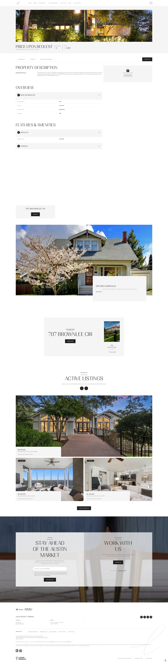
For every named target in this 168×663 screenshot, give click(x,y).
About (35, 3)
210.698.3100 (52, 641)
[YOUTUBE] (151, 617)
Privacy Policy (47, 575)
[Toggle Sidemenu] (151, 3)
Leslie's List (63, 3)
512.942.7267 (18, 622)
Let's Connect (77, 3)
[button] (147, 59)
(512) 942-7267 (128, 74)
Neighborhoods (53, 3)
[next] (86, 388)
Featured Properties (32, 631)
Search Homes (62, 631)
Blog (69, 3)
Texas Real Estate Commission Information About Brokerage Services (32, 637)
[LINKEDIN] (147, 617)
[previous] (82, 388)
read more (98, 291)
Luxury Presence (127, 658)
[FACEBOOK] (141, 617)
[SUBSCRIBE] (50, 580)
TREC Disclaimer (19, 638)
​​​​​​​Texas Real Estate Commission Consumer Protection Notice (29, 636)
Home (29, 3)
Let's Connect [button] (71, 631)
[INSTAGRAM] (144, 617)
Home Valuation (53, 631)
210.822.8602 (68, 641)
